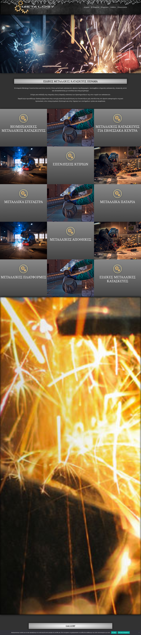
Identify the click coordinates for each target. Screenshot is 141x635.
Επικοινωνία (122, 7)
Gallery (113, 7)
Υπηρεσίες (105, 7)
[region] (70, 43)
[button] (1, 43)
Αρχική (86, 7)
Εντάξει (114, 632)
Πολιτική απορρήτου (123, 632)
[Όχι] (139, 632)
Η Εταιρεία (95, 7)
